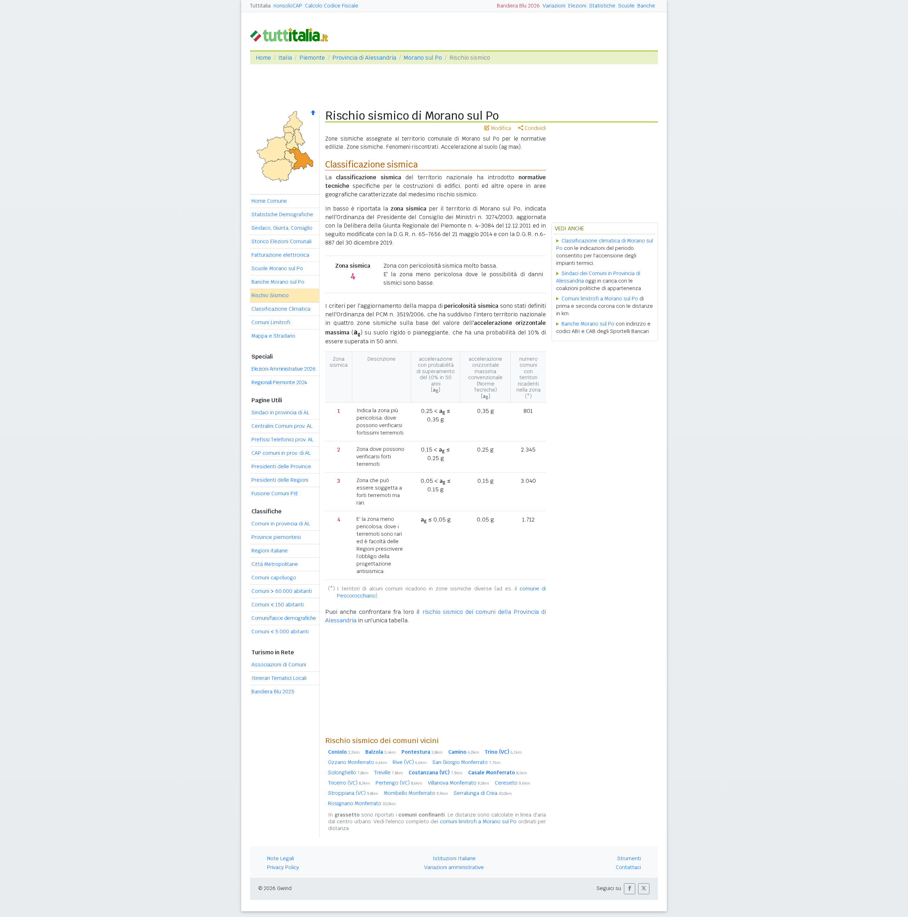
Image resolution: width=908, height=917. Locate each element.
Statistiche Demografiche (282, 214)
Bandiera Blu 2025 (272, 691)
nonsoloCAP (287, 5)
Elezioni (577, 5)
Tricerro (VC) (349, 783)
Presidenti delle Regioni (279, 480)
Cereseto (512, 783)
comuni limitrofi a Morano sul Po (478, 821)
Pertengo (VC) (399, 783)
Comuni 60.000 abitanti (281, 591)
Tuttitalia (260, 5)
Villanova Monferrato (458, 783)
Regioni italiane (269, 550)
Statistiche (602, 5)
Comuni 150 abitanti (277, 604)
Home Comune (269, 201)
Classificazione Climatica (280, 309)
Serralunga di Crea (483, 793)
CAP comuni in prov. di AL (281, 453)
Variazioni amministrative (454, 867)
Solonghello (348, 772)
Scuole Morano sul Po (277, 268)
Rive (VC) (410, 762)
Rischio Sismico (270, 295)
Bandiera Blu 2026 (518, 5)
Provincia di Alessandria (364, 57)
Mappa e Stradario (273, 336)
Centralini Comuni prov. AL (281, 426)
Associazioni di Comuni (278, 664)
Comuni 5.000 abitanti (280, 631)
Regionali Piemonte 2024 (279, 382)
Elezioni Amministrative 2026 (283, 369)
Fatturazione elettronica (280, 255)
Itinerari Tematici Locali (278, 678)
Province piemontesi (276, 537)
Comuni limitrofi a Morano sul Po (599, 298)
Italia (285, 57)
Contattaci (628, 867)
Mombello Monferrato (416, 793)
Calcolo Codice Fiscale (331, 5)
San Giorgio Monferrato (466, 762)
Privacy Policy (283, 867)
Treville (388, 772)
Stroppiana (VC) (353, 793)
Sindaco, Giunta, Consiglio (281, 228)
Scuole (626, 5)
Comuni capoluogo (273, 577)
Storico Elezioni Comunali (281, 241)
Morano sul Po (423, 57)
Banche (646, 5)
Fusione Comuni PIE (274, 493)
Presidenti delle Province (281, 466)
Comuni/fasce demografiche (283, 618)
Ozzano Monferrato (357, 762)
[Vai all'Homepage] (292, 34)
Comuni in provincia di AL (280, 523)
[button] (629, 888)
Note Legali (280, 858)
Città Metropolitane (274, 564)
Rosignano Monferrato (362, 803)
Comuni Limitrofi (270, 322)
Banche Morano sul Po (277, 282)
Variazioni (554, 5)
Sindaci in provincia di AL (280, 412)
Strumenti (629, 858)
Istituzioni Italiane (454, 858)
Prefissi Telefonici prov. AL (282, 439)
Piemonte (312, 57)
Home (263, 57)
